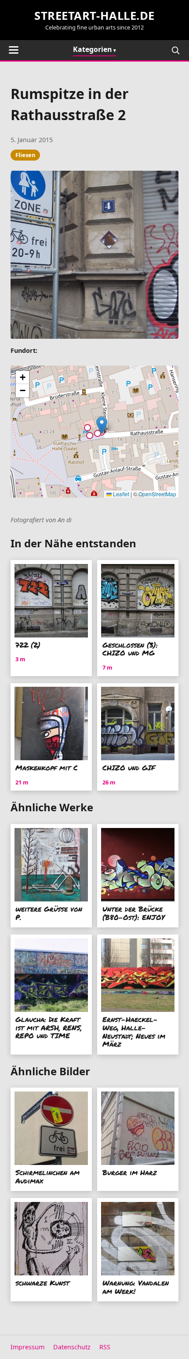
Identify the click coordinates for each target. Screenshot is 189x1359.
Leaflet (120, 494)
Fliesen (25, 155)
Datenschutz (72, 1347)
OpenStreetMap (157, 494)
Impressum (27, 1347)
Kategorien (92, 49)
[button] (101, 425)
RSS (104, 1347)
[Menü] (13, 50)
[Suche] (175, 50)
